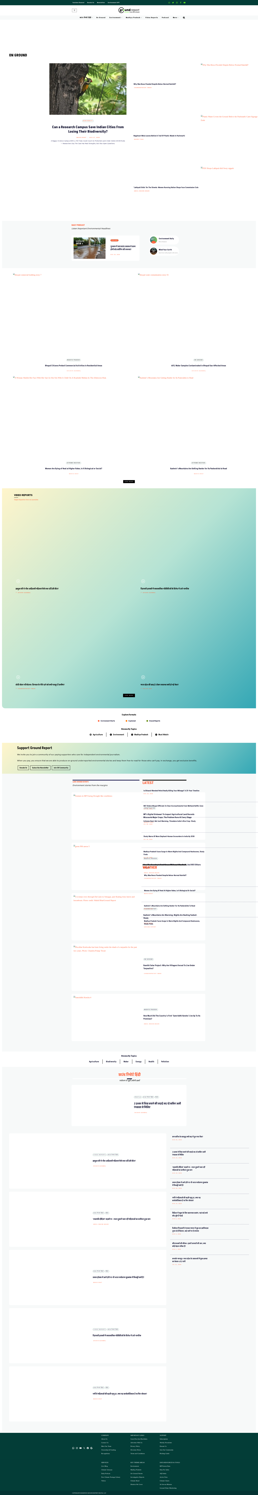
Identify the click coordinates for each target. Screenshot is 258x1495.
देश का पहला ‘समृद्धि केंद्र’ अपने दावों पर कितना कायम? (215, 637)
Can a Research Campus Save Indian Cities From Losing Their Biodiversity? (88, 129)
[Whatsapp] (169, 2)
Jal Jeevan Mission (166, 1491)
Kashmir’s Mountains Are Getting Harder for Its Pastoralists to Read (198, 468)
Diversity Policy (136, 1456)
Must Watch (163, 734)
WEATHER (150, 867)
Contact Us (104, 1449)
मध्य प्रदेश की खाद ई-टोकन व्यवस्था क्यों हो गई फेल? (160, 637)
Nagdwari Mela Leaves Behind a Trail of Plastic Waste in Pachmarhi (159, 136)
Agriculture (98, 734)
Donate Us (90, 3)
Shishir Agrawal (74, 371)
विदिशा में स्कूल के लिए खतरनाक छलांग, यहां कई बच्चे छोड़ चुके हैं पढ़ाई (195, 1219)
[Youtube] (184, 2)
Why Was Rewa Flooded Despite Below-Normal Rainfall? (155, 84)
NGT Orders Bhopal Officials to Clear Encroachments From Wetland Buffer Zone (173, 806)
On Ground (101, 18)
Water (126, 1061)
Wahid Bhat (81, 137)
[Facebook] (180, 2)
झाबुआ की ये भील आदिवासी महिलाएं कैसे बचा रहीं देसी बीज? (37, 588)
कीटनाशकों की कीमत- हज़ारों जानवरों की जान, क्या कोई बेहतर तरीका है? (196, 1250)
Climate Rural (135, 1487)
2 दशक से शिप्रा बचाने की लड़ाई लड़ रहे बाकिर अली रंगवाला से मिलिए (194, 1158)
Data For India (164, 1476)
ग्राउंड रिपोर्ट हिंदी (129, 1074)
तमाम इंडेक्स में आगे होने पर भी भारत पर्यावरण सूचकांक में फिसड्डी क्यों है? (118, 1284)
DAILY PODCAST (78, 225)
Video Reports (151, 18)
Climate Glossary (106, 1476)
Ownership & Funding (108, 1456)
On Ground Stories (137, 1480)
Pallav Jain (147, 641)
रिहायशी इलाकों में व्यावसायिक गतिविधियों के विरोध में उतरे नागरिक (117, 1342)
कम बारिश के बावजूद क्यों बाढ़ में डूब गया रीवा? (187, 1143)
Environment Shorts (108, 721)
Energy (138, 1061)
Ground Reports (154, 721)
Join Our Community (166, 1456)
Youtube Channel (78, 3)
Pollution (165, 1061)
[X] (173, 2)
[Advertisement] (129, 35)
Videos (103, 1487)
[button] (92, 17)
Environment (118, 734)
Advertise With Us (136, 1449)
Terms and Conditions (138, 1460)
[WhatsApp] (73, 1454)
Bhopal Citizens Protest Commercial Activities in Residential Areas (73, 365)
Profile (148, 1100)
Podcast (165, 18)
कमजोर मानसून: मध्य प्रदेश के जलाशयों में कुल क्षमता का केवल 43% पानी (196, 1265)
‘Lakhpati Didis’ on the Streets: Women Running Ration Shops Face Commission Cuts (166, 187)
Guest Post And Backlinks (139, 1445)
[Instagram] (176, 2)
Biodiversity (88, 121)
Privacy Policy (135, 1453)
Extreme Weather (73, 463)
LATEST (148, 782)
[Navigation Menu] (74, 10)
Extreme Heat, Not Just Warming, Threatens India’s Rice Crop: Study (170, 821)
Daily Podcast (105, 1480)
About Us (104, 1445)
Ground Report (150, 927)
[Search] (184, 18)
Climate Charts (164, 1487)
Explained (132, 721)
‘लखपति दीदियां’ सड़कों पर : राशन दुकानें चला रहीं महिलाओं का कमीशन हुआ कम (121, 1225)
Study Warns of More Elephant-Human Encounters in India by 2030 (169, 836)
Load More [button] (129, 481)
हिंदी (166, 1100)
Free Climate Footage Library (110, 1484)
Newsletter (101, 3)
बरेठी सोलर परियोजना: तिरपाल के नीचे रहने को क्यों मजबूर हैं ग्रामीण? (40, 684)
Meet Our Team (106, 1453)
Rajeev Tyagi (139, 139)
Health (151, 1061)
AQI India (163, 1480)
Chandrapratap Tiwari (143, 87)
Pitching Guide (164, 1460)
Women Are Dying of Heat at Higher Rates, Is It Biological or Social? (73, 468)
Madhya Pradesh (73, 360)
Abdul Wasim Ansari (142, 191)
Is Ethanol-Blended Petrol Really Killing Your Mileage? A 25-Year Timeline (171, 790)
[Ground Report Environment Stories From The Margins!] (129, 10)
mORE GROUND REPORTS (81, 782)
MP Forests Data (165, 1473)
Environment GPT (114, 3)
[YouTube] (80, 1454)
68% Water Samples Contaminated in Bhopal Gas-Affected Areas (198, 365)
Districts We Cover (137, 1491)
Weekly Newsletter (166, 1449)
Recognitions (105, 1460)
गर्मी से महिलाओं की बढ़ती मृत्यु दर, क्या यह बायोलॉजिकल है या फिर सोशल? (120, 1400)
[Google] (91, 1454)
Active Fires (163, 1484)
